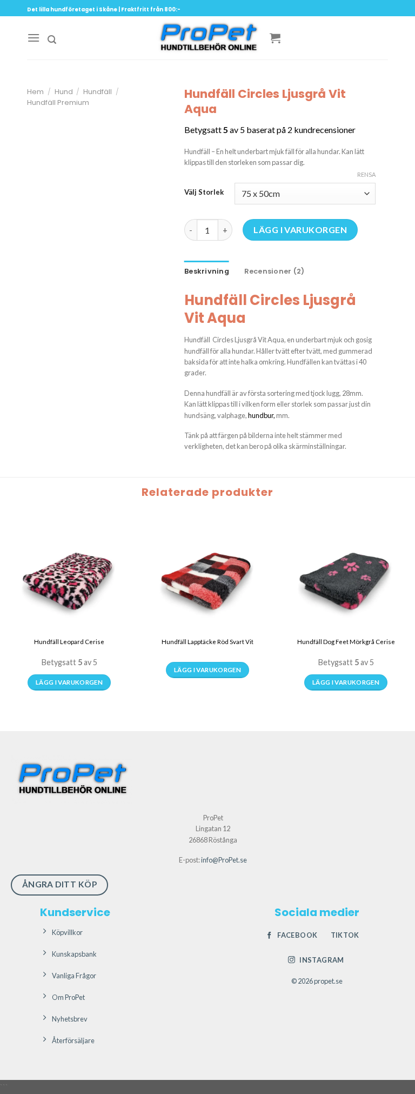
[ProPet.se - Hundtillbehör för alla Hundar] (207, 37)
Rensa (366, 174)
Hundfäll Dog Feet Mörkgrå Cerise (346, 641)
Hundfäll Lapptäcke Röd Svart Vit (207, 641)
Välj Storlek (204, 192)
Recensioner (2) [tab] (274, 271)
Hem (35, 91)
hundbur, (261, 415)
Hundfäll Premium (58, 102)
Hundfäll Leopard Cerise (69, 641)
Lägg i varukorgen (300, 229)
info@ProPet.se (224, 860)
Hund (64, 91)
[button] (33, 37)
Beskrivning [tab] (206, 271)
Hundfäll (97, 91)
